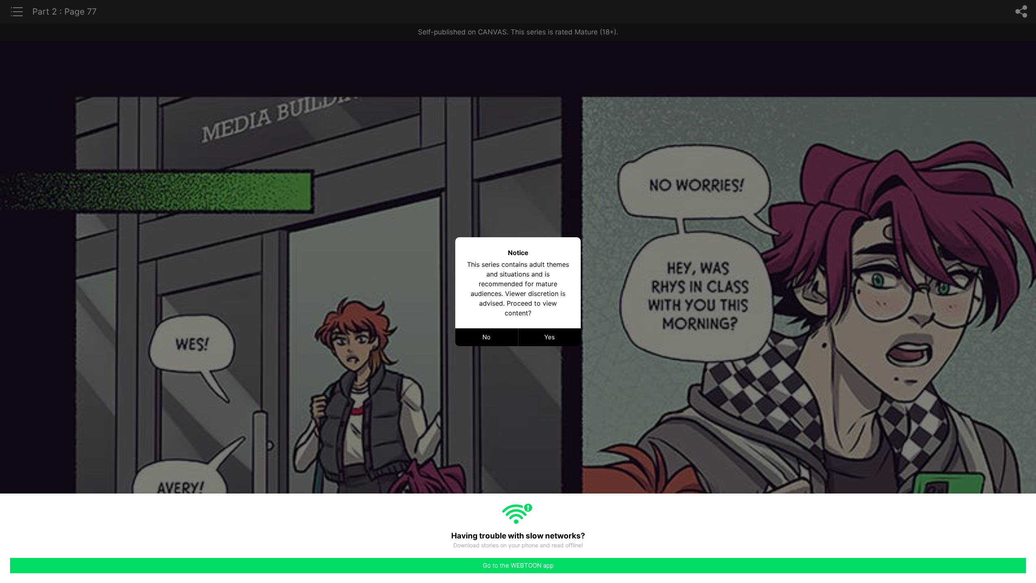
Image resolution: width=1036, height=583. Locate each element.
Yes (549, 337)
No (486, 337)
